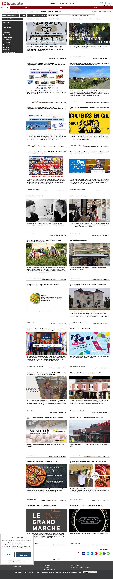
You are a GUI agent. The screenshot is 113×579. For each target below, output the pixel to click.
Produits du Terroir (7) (8, 44)
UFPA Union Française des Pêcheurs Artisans (42, 102)
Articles (27, 7)
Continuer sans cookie (23, 554)
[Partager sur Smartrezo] (84, 553)
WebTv (61, 7)
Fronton (94, 323)
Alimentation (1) (7, 22)
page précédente (106, 11)
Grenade (51, 235)
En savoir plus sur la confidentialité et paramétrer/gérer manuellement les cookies (17, 561)
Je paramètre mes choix (89, 572)
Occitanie (51, 58)
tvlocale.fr (16, 566)
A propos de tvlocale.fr (49, 569)
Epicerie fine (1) (7, 32)
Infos (75, 565)
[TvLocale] (12, 3)
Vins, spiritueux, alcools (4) (9, 52)
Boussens (94, 412)
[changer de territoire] (101, 3)
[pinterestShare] (96, 553)
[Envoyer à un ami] (108, 553)
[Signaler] (80, 553)
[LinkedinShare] (92, 553)
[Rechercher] (105, 3)
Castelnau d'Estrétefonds (90, 456)
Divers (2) (5, 30)
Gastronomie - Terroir (50, 12)
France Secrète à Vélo (91, 102)
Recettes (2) (6, 47)
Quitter (8, 554)
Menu (7, 7)
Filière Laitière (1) (7, 37)
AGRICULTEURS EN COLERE (89, 146)
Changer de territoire (107, 5)
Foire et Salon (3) (7, 39)
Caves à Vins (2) (7, 25)
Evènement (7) (6, 35)
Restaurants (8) (7, 49)
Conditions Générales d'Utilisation (80, 567)
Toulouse (94, 279)
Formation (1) (6, 42)
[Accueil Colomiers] (1, 8)
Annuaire (95, 7)
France (94, 190)
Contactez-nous (47, 565)
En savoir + (46, 567)
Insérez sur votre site (104, 549)
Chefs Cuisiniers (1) (8, 27)
